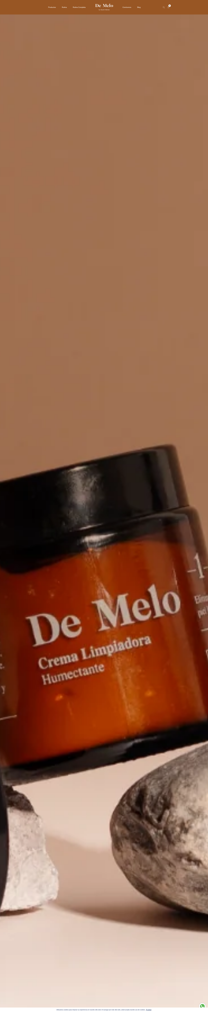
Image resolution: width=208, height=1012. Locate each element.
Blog (139, 7)
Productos (52, 7)
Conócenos (127, 7)
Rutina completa (79, 7)
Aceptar (148, 1010)
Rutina (64, 7)
